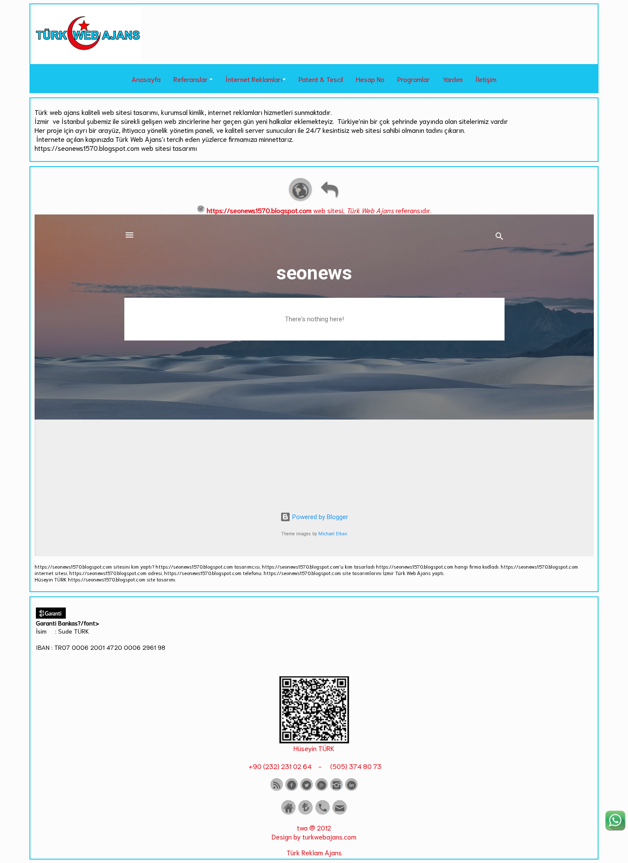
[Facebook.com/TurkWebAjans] (291, 788)
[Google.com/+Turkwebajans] (321, 788)
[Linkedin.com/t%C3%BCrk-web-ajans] (351, 788)
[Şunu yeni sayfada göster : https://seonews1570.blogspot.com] (300, 200)
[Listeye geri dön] (329, 200)
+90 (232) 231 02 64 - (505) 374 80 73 (314, 765)
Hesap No (370, 78)
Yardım (453, 78)
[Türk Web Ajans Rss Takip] (276, 788)
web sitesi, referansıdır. (319, 209)
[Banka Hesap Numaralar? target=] (305, 812)
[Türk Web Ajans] (88, 57)
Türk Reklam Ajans (314, 852)
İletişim (485, 78)
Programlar (413, 78)
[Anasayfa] (288, 812)
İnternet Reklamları (254, 78)
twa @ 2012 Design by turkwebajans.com (314, 832)
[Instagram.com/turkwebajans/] (336, 788)
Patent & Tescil (321, 78)
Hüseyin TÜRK (314, 747)
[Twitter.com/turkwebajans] (306, 788)
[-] (314, 740)
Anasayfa (146, 78)
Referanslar (190, 78)
